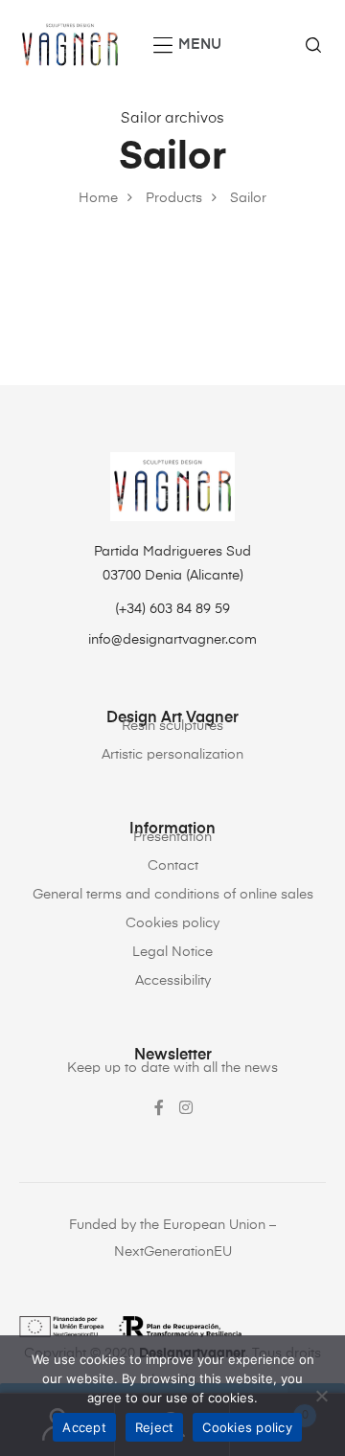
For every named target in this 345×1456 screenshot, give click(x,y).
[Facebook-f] (159, 1107)
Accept (84, 1427)
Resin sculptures (172, 726)
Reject (154, 1427)
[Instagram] (186, 1107)
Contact (173, 866)
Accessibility (173, 981)
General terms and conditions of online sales (173, 894)
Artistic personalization (172, 755)
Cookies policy (172, 923)
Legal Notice (172, 952)
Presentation (172, 837)
